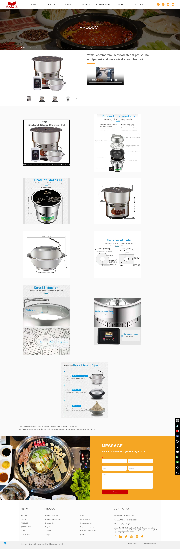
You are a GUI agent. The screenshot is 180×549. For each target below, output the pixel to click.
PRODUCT (32, 48)
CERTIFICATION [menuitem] (103, 5)
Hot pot (40, 48)
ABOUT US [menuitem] (50, 5)
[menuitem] (85, 4)
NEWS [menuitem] (120, 5)
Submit (115, 492)
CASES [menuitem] (68, 5)
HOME (25, 48)
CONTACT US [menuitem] (138, 5)
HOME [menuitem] (33, 5)
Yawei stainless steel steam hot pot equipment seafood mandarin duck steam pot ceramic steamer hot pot (58, 429)
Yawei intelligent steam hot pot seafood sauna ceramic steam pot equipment (51, 426)
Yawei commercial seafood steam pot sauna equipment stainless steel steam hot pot (68, 48)
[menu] (85, 4)
